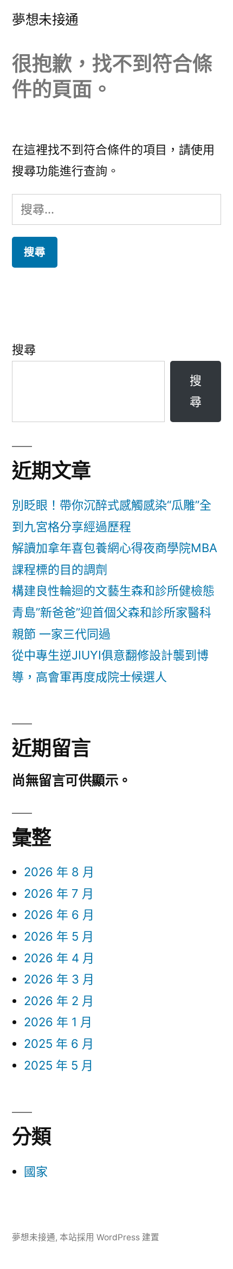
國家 (36, 1171)
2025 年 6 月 (59, 1044)
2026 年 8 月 (59, 872)
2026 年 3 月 (59, 979)
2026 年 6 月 (59, 915)
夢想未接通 (45, 19)
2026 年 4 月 (59, 958)
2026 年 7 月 (59, 893)
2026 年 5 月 (59, 936)
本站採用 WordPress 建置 (109, 1237)
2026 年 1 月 (58, 1022)
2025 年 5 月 (58, 1065)
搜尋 (24, 349)
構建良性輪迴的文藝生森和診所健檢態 (113, 591)
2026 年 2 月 (59, 1001)
